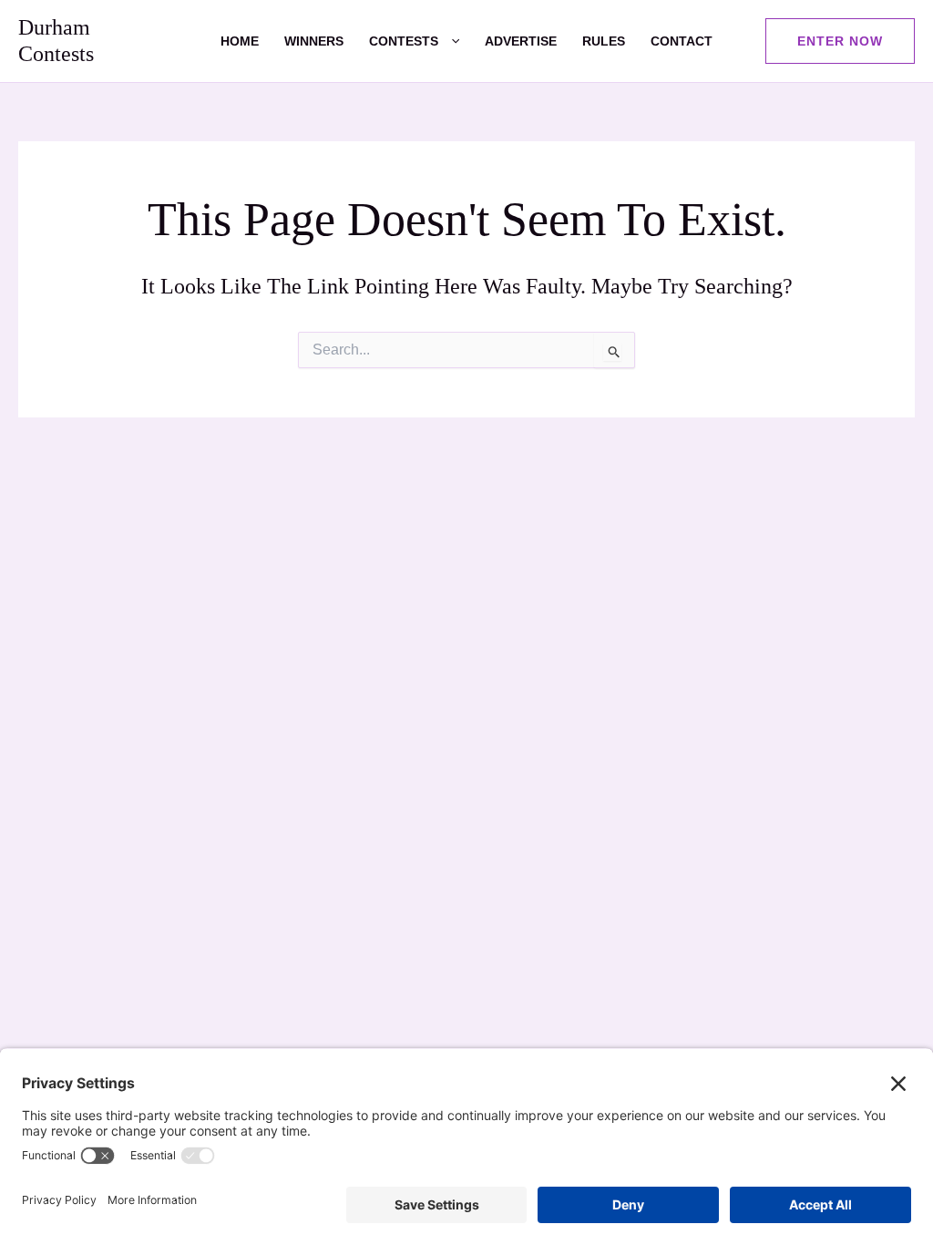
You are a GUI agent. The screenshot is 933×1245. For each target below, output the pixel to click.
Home (239, 41)
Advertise (521, 41)
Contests (403, 41)
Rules (603, 41)
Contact (682, 41)
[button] (448, 41)
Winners (313, 41)
